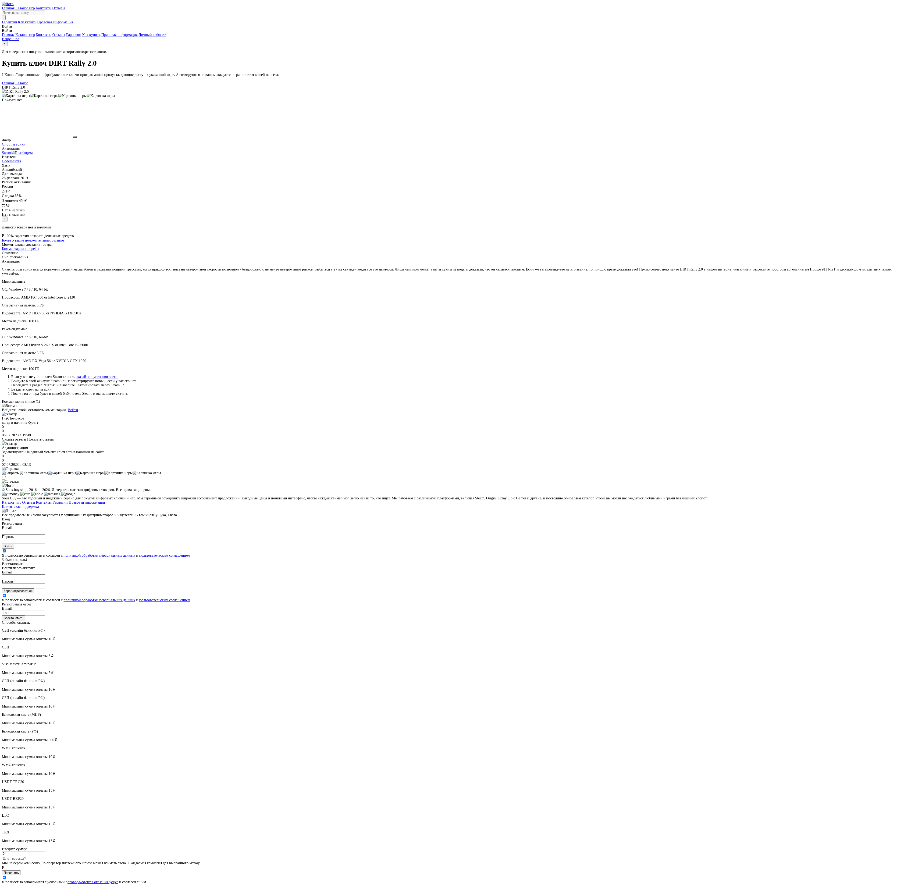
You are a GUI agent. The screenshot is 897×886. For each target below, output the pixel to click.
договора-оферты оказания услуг (92, 882)
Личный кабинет (152, 35)
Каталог (21, 83)
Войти (73, 410)
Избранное (10, 39)
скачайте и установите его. (97, 377)
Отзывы (58, 8)
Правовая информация (55, 22)
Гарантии (9, 22)
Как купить (27, 22)
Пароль (8, 537)
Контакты (43, 8)
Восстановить (13, 618)
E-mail (7, 528)
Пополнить (11, 873)
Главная (8, 8)
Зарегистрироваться (18, 591)
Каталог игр (25, 8)
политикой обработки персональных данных (99, 555)
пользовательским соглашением (164, 555)
